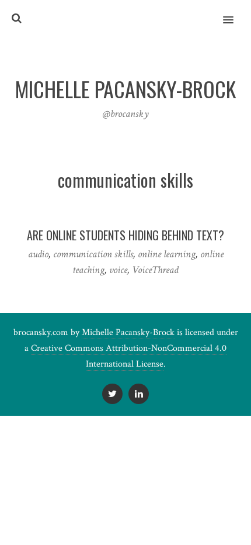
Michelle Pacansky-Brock (128, 332)
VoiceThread (155, 270)
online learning (167, 254)
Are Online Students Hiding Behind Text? (125, 235)
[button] (235, 12)
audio (38, 254)
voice (118, 270)
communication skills (93, 254)
